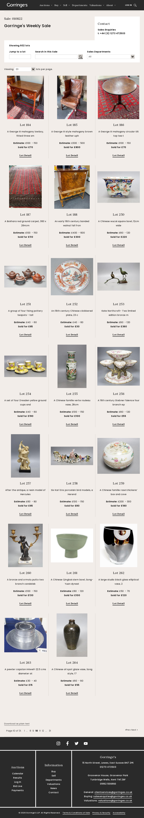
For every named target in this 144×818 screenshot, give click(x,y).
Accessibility (119, 812)
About (109, 5)
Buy (56, 5)
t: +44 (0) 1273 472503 (111, 33)
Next (133, 729)
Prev (128, 729)
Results (17, 777)
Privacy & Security (101, 812)
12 (43, 730)
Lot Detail (25, 155)
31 (50, 730)
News (53, 788)
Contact (54, 792)
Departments (79, 5)
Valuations (96, 5)
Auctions (45, 5)
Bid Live (17, 786)
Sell (65, 5)
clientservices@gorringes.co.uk (113, 792)
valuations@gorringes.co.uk (115, 800)
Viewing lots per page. (28, 69)
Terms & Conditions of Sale (76, 812)
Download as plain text (17, 723)
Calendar (17, 773)
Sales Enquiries (107, 29)
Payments (18, 790)
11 (40, 730)
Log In (128, 5)
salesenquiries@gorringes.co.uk (112, 796)
